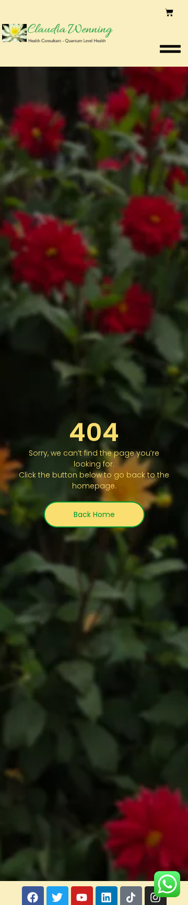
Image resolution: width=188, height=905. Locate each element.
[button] (170, 49)
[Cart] (169, 12)
